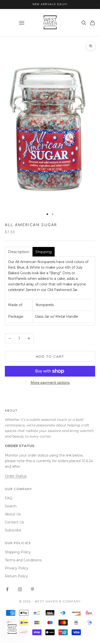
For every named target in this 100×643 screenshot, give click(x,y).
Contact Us (14, 522)
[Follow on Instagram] (19, 589)
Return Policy (16, 576)
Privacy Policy (16, 568)
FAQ (8, 498)
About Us (13, 514)
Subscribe (13, 530)
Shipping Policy (18, 552)
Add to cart (50, 356)
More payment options (50, 382)
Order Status (15, 476)
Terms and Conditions (23, 560)
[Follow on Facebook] (7, 589)
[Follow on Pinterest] (32, 589)
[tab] (19, 252)
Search (11, 506)
